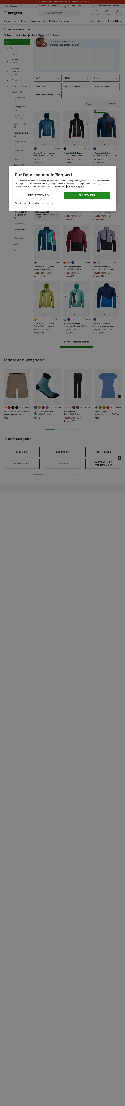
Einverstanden (87, 195)
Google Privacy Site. (76, 186)
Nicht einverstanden (38, 195)
